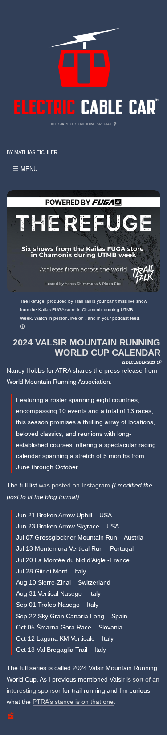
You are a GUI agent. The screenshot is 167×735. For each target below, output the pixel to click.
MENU (28, 169)
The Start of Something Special (81, 124)
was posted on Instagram (74, 485)
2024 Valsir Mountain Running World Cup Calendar (86, 347)
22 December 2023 (138, 362)
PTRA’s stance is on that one (73, 701)
